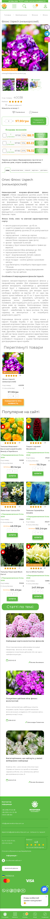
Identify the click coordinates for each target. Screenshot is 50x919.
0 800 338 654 (7, 815)
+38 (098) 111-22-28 (8, 810)
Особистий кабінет (13, 860)
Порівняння (20, 112)
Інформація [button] (11, 855)
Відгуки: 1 (35, 170)
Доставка (43, 170)
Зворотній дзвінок (11, 868)
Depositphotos (26, 851)
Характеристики (17, 170)
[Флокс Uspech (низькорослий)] (25, 47)
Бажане (35, 112)
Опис (8, 170)
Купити (12, 476)
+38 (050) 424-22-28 (9, 812)
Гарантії (27, 170)
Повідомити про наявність (13, 402)
